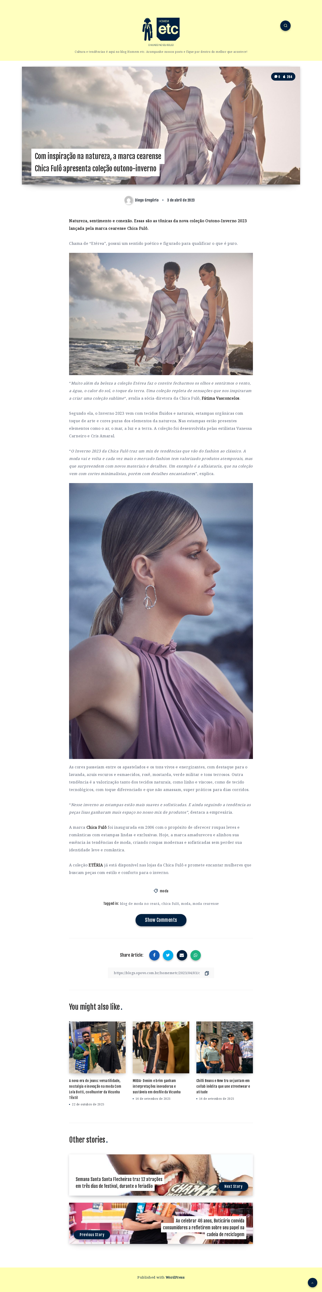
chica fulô (170, 903)
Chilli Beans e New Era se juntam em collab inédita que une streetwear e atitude (223, 1086)
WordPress (175, 1277)
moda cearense (206, 903)
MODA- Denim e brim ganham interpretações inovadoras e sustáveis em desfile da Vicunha (157, 1086)
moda (164, 891)
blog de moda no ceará (140, 903)
